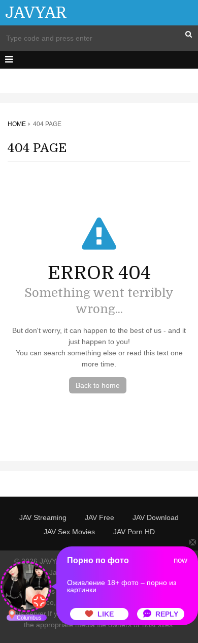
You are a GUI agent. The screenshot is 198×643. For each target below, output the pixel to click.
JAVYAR (36, 12)
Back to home (98, 385)
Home (17, 124)
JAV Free (99, 517)
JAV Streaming (43, 517)
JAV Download (156, 517)
